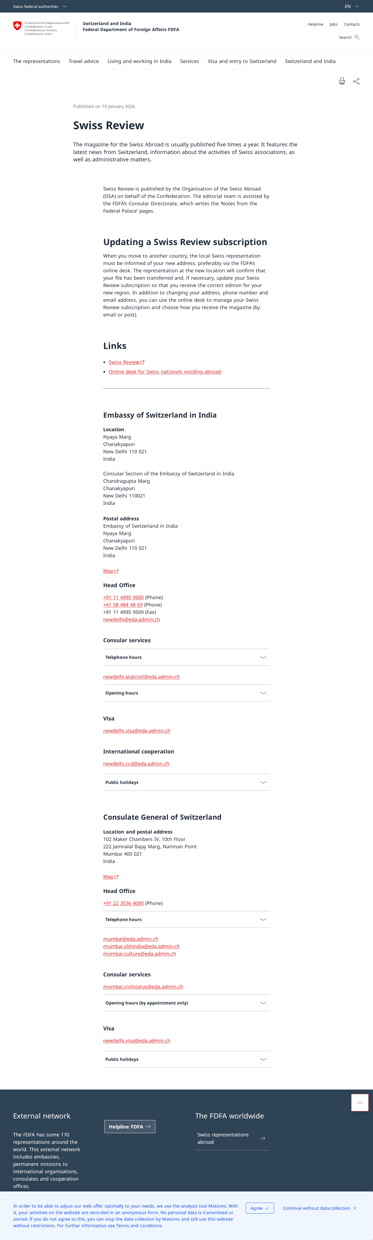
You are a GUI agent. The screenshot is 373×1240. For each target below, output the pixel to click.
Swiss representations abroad (223, 1138)
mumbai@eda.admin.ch (130, 939)
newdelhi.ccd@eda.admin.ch (136, 763)
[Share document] (356, 81)
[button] (36, 61)
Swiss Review (124, 362)
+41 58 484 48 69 (123, 604)
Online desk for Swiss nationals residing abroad (165, 371)
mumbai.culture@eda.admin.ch (139, 953)
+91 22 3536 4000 (123, 903)
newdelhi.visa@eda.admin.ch (136, 730)
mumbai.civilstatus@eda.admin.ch (143, 986)
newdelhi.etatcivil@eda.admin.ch (141, 676)
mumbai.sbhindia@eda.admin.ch (141, 946)
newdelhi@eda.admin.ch (131, 619)
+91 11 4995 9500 (123, 597)
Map (108, 571)
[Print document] (342, 81)
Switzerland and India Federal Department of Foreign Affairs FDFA (131, 26)
